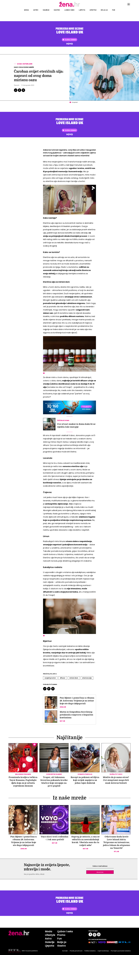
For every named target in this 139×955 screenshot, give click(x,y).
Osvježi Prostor (50, 678)
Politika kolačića (90, 951)
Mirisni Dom (73, 678)
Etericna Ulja (87, 678)
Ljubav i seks (69, 10)
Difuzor (62, 678)
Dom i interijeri (24, 64)
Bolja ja (104, 10)
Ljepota (82, 10)
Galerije (46, 10)
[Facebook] (20, 91)
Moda (26, 10)
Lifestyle (93, 10)
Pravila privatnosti (76, 951)
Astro (35, 10)
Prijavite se (100, 872)
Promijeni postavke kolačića (121, 951)
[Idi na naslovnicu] (69, 6)
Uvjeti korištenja (103, 951)
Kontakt (65, 951)
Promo (61, 935)
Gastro (57, 10)
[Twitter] (23, 91)
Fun (113, 10)
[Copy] (16, 91)
